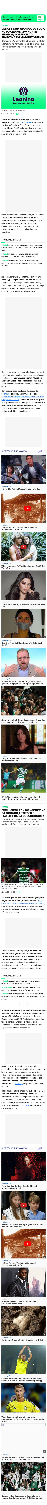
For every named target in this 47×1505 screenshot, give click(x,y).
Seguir (40, 20)
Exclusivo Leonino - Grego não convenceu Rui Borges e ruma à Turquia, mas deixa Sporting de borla (22, 996)
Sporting (5, 394)
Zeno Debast (26, 122)
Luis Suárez (25, 1105)
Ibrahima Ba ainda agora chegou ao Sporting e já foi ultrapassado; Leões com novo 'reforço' (21, 263)
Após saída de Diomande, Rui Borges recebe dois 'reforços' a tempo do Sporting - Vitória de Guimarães (22, 247)
